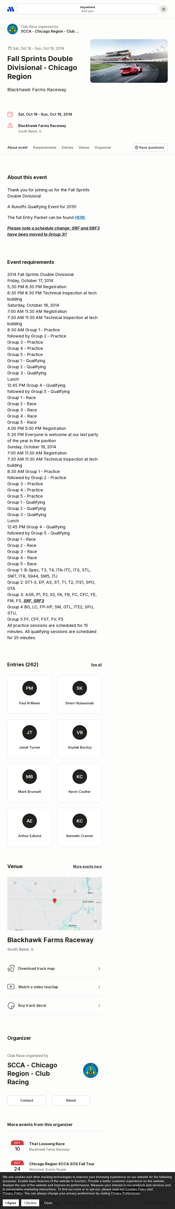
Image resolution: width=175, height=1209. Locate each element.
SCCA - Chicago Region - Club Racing (50, 31)
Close (48, 1203)
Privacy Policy (13, 1193)
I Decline (30, 1203)
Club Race (29, 26)
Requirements (44, 147)
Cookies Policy (135, 1189)
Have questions (151, 147)
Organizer (103, 147)
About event (17, 147)
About (71, 1100)
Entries (67, 147)
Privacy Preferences (125, 1193)
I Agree (10, 1203)
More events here (87, 866)
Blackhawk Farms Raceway (36, 89)
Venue (84, 147)
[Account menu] (164, 9)
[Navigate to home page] (11, 9)
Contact (26, 1100)
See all (96, 665)
